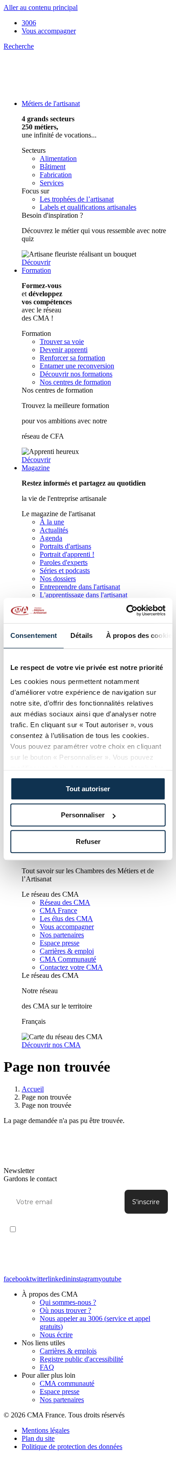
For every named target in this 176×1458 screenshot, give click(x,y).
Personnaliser (83, 815)
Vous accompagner (49, 31)
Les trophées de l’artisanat (77, 199)
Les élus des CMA (66, 918)
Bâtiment (52, 166)
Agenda (51, 538)
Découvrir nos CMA (51, 1045)
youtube (109, 1279)
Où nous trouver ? (65, 1310)
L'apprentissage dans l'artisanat (83, 595)
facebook (17, 1279)
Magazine (36, 468)
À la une (52, 522)
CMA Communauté (68, 959)
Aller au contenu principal (41, 7)
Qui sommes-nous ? (68, 1302)
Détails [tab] (81, 635)
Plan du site (38, 1438)
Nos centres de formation (75, 382)
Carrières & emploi (67, 951)
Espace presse (59, 943)
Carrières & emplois (68, 1351)
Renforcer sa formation (72, 358)
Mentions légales (45, 1430)
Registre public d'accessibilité (81, 1359)
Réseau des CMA (65, 902)
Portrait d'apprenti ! (67, 554)
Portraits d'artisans (65, 546)
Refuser (88, 841)
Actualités (54, 530)
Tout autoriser (88, 789)
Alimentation (58, 158)
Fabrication (56, 175)
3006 (29, 23)
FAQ (47, 1367)
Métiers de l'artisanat (51, 103)
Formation (36, 270)
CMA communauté (67, 1383)
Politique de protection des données (72, 1446)
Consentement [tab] (33, 635)
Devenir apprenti (64, 349)
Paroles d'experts (64, 562)
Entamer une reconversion (77, 366)
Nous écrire (56, 1335)
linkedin (59, 1279)
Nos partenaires (62, 935)
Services (52, 183)
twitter (39, 1279)
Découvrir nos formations (76, 374)
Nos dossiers (58, 578)
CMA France (58, 910)
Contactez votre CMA (71, 967)
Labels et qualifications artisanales (88, 207)
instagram (84, 1279)
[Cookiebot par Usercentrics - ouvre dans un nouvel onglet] (127, 610)
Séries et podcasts (65, 570)
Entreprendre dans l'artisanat (80, 587)
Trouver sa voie (62, 341)
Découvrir (36, 262)
